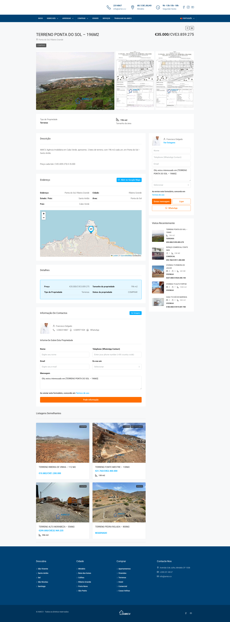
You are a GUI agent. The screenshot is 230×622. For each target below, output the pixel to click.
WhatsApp (94, 330)
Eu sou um (97, 361)
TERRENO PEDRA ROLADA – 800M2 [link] (112, 526)
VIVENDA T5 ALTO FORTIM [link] (176, 284)
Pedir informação (91, 400)
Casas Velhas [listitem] (124, 591)
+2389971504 (79, 330)
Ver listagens (135, 313)
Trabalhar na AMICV (123, 18)
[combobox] (117, 367)
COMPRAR (81, 18)
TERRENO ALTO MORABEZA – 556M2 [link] (57, 526)
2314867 (117, 5)
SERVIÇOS (106, 18)
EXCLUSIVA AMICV (136, 426)
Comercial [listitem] (122, 586)
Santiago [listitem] (42, 586)
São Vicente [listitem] (43, 569)
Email (42, 361)
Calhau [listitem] (81, 577)
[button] (187, 28)
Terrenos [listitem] (122, 577)
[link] (62, 443)
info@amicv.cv (119, 9)
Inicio (40, 18)
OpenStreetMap (126, 255)
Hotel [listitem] (120, 582)
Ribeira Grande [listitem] (84, 582)
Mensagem (45, 373)
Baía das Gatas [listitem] (84, 573)
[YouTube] (191, 613)
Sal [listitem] (39, 577)
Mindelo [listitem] (81, 569)
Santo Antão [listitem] (43, 573)
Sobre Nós (51, 18)
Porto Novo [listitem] (83, 586)
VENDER (95, 18)
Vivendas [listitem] (122, 573)
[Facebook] (186, 613)
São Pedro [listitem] (82, 591)
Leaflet (115, 255)
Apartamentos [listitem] (124, 569)
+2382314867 (62, 330)
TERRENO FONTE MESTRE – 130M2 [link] (112, 467)
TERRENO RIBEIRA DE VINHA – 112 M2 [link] (57, 467)
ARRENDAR (66, 18)
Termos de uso (82, 393)
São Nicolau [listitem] (43, 582)
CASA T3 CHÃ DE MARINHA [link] (176, 297)
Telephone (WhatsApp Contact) (106, 349)
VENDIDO (139, 486)
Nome (42, 349)
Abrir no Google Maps (130, 180)
